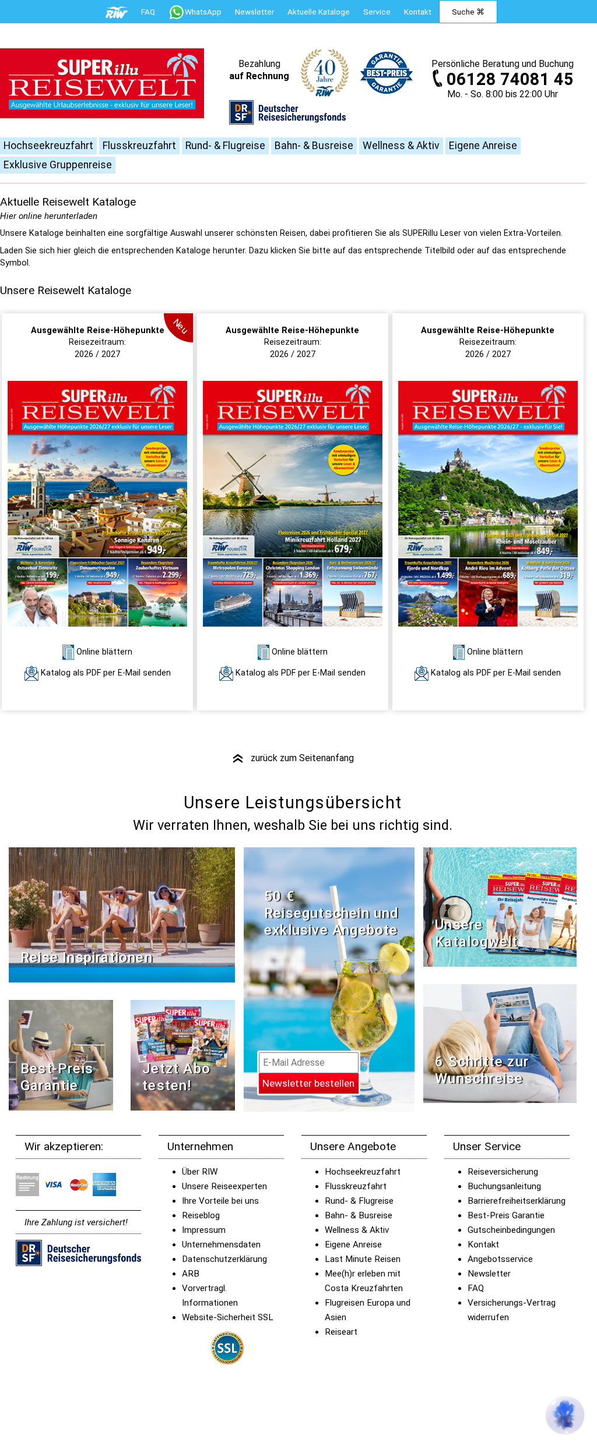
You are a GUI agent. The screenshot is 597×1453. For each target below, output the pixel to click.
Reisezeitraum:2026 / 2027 (97, 343)
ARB (190, 1273)
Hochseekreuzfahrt (48, 145)
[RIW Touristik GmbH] (117, 11)
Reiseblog (201, 1215)
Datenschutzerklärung (224, 1259)
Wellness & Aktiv (401, 145)
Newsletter (489, 1273)
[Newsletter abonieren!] (329, 979)
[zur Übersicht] (102, 83)
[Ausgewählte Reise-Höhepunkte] (97, 503)
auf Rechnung (259, 76)
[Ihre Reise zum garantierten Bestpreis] (386, 73)
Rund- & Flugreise (225, 145)
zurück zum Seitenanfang (292, 757)
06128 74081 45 (510, 79)
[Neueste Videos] (122, 914)
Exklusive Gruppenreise (57, 165)
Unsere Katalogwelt (476, 933)
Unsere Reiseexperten (224, 1186)
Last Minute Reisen (363, 1259)
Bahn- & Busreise (314, 145)
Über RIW (199, 1171)
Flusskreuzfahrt (139, 145)
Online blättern (103, 652)
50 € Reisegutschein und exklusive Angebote (331, 913)
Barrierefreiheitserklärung (517, 1201)
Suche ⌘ (468, 11)
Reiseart (341, 1332)
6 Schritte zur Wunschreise (482, 1070)
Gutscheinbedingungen (511, 1230)
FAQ (148, 11)
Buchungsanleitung (504, 1186)
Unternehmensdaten (221, 1244)
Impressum (204, 1230)
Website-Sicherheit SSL (227, 1317)
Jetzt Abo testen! (176, 1077)
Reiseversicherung (503, 1171)
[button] (565, 1415)
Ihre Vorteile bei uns (220, 1201)
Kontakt (483, 1244)
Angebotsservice (500, 1259)
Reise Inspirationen (86, 957)
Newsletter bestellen (308, 1083)
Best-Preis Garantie (56, 1077)
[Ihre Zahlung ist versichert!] (287, 117)
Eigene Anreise (483, 145)
